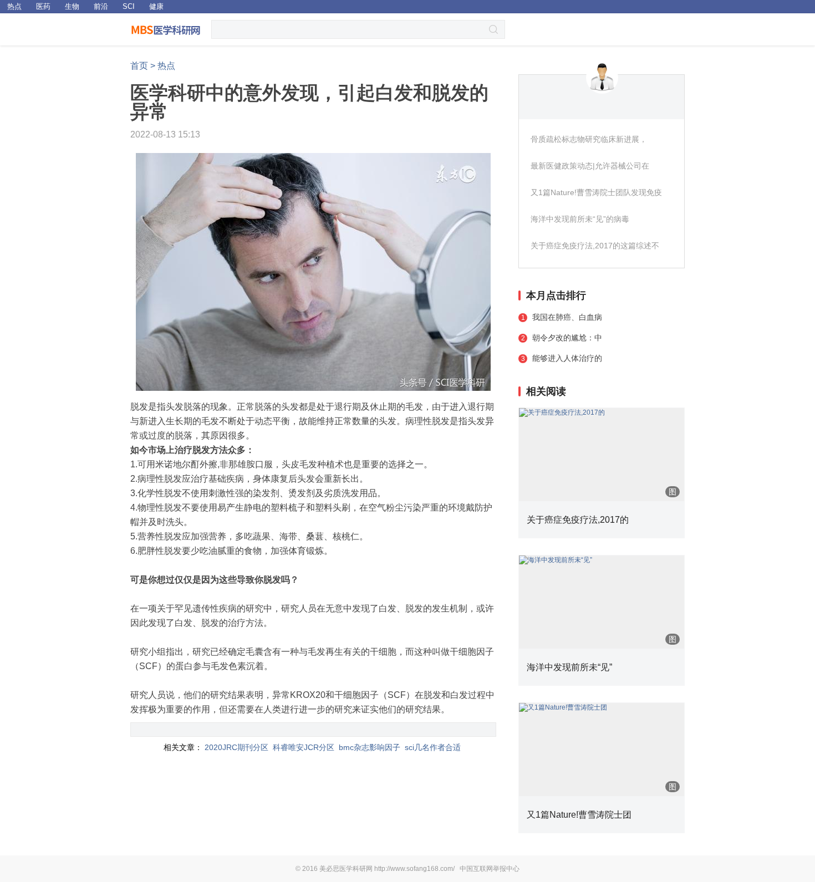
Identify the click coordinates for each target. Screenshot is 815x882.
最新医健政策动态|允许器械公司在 (590, 165)
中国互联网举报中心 (489, 869)
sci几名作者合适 (433, 747)
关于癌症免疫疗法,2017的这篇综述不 (595, 245)
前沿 (101, 6)
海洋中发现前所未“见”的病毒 (580, 219)
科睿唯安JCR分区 (303, 747)
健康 (156, 6)
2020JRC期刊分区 (236, 747)
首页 (139, 65)
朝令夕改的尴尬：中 (567, 337)
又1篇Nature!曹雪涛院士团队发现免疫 (596, 192)
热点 (14, 6)
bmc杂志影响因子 (369, 747)
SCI (129, 6)
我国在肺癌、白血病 (567, 317)
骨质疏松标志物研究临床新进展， (589, 139)
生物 (72, 6)
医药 (43, 6)
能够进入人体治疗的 (567, 358)
